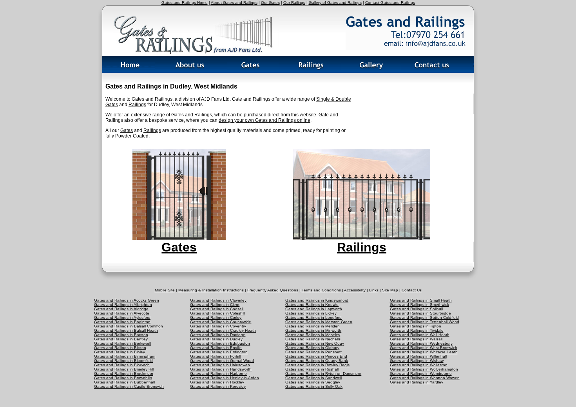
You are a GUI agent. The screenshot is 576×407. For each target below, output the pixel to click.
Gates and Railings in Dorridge (217, 335)
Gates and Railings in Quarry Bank (316, 360)
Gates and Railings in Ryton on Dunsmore (323, 373)
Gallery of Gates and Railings (335, 2)
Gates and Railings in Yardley (416, 382)
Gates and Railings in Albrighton (123, 304)
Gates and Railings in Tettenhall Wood (424, 322)
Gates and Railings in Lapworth (313, 309)
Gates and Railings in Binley (119, 352)
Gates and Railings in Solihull (416, 309)
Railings (137, 104)
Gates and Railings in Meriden (312, 326)
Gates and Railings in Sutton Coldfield (424, 317)
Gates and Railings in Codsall (216, 309)
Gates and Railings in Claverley (218, 300)
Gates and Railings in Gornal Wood (222, 360)
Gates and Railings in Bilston (120, 347)
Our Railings (294, 2)
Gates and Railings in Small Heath (421, 300)
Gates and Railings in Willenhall (418, 356)
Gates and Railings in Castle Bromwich (129, 386)
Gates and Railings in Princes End (316, 356)
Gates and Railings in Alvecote (121, 313)
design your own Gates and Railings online (264, 120)
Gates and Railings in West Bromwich (423, 347)
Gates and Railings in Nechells (313, 339)
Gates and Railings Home (184, 2)
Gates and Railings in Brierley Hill (124, 369)
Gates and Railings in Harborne (218, 373)
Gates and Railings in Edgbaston (220, 343)
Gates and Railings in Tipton (415, 326)
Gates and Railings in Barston (121, 335)
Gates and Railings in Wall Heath (419, 335)
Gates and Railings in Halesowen (220, 365)
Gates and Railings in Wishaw (417, 360)
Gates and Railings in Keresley (218, 386)
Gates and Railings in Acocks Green (126, 300)
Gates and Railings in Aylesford (122, 317)
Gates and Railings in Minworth (313, 330)
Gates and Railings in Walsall (416, 339)
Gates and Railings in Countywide (220, 322)
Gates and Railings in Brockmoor (123, 373)
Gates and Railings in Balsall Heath (126, 330)
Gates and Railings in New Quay (314, 343)
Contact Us (412, 290)
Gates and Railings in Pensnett (313, 352)
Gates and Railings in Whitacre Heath (424, 352)
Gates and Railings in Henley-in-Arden (224, 378)
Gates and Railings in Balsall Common (128, 326)
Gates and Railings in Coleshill (217, 313)
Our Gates (270, 2)
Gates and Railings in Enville (216, 347)
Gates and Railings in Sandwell (313, 378)
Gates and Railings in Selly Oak (313, 386)
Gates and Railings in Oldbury (312, 347)
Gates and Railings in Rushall (312, 369)
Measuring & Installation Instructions (211, 290)
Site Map (390, 290)
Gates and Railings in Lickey (311, 313)
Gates (177, 115)
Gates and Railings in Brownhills (123, 378)
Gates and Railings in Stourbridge (420, 313)
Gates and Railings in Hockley (217, 382)
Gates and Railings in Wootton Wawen (425, 378)
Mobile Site (165, 290)
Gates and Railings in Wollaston (418, 365)
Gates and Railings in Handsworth (221, 369)
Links (374, 290)
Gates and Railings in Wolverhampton (424, 369)
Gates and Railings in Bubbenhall (124, 382)
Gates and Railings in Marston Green (318, 322)
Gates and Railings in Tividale (417, 330)
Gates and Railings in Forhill (215, 356)
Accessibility (355, 290)
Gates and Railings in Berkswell (122, 343)
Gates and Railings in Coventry (218, 326)
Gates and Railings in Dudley (216, 339)
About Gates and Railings (234, 2)
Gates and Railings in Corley (215, 317)
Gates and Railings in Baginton (122, 322)
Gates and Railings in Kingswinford (316, 300)
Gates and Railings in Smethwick (419, 304)
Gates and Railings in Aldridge (121, 309)
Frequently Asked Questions (272, 290)
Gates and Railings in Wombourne (421, 373)
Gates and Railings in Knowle (312, 304)
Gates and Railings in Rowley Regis (317, 365)
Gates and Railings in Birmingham (124, 356)
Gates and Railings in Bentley (121, 339)
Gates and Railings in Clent (214, 304)
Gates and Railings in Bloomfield (123, 360)
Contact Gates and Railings (390, 2)
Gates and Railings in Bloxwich (122, 365)
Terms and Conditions (321, 290)
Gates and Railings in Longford (313, 317)
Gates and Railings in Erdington (219, 352)
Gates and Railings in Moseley (312, 335)
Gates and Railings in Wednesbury (421, 343)
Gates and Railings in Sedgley (312, 382)
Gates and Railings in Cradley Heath (223, 330)
